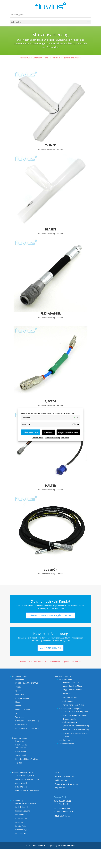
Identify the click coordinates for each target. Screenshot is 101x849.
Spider (18, 690)
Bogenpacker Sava (69, 697)
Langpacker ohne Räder (72, 686)
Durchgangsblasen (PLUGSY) (27, 779)
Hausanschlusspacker (71, 682)
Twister (18, 687)
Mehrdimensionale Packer (73, 705)
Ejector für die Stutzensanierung (75, 726)
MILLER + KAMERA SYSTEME (26, 683)
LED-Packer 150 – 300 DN (25, 803)
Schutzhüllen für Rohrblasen (27, 790)
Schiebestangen (22, 830)
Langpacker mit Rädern (72, 689)
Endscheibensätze (22, 807)
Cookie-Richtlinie (37, 438)
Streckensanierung (19, 738)
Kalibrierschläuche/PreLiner (26, 759)
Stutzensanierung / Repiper (70, 708)
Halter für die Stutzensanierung (75, 729)
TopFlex (18, 763)
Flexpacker (66, 693)
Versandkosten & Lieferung (66, 784)
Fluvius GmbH (39, 845)
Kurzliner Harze (65, 740)
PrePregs (19, 822)
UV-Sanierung (17, 800)
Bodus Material (21, 751)
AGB (57, 772)
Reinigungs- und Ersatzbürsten (28, 728)
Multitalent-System (19, 676)
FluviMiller (19, 679)
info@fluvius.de (66, 816)
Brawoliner (19, 741)
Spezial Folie (20, 826)
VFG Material (20, 755)
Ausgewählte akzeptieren (68, 432)
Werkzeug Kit (20, 833)
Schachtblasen (21, 787)
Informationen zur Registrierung (50, 615)
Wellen (18, 713)
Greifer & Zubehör (22, 709)
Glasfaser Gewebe (66, 744)
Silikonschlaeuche (22, 811)
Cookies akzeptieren (30, 432)
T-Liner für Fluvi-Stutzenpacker (75, 711)
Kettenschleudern (22, 698)
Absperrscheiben (22, 783)
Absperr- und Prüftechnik (22, 772)
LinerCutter (20, 694)
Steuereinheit (21, 814)
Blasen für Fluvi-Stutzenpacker (75, 715)
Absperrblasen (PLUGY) (24, 775)
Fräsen (18, 706)
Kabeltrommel (21, 818)
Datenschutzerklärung (52, 438)
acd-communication (66, 845)
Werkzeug (19, 717)
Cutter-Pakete (21, 724)
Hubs (17, 702)
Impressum (65, 438)
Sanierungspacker (66, 679)
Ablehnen (48, 432)
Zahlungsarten (61, 780)
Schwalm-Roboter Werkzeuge (27, 721)
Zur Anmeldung (50, 647)
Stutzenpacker (68, 701)
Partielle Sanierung (63, 676)
